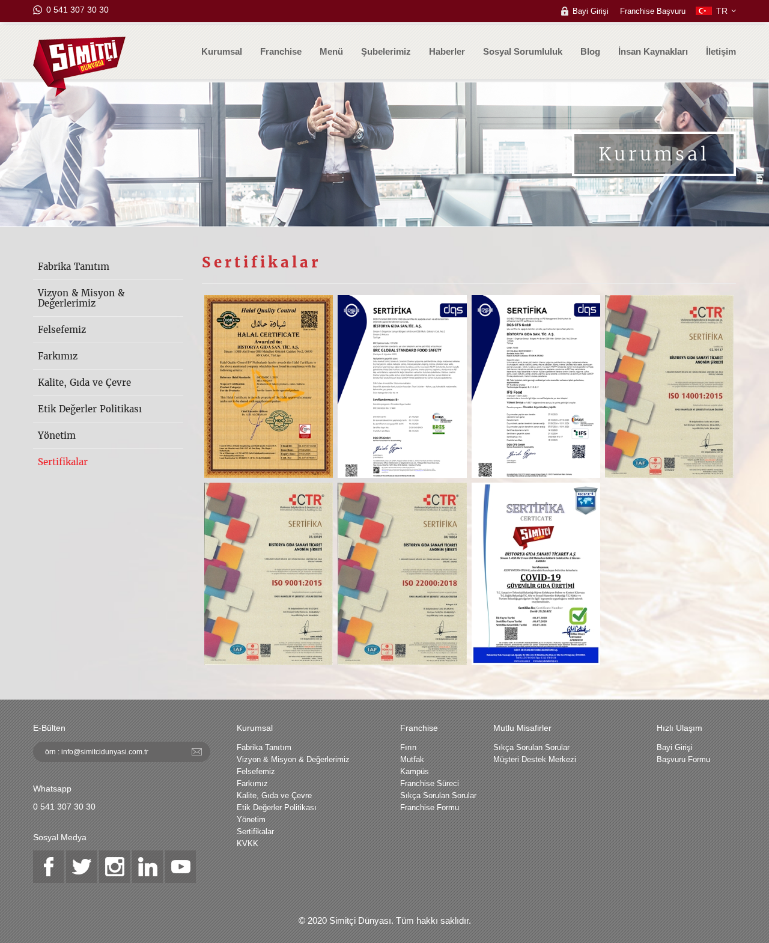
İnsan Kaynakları (653, 51)
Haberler (447, 51)
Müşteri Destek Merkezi (534, 759)
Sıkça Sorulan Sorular (438, 795)
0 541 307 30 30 (77, 9)
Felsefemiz (62, 329)
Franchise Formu (429, 807)
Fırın (408, 747)
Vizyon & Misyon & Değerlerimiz (81, 298)
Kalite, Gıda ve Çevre (84, 382)
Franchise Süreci (429, 783)
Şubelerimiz (386, 51)
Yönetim (57, 435)
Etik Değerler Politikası (90, 409)
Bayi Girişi (591, 11)
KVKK (247, 843)
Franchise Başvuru (652, 11)
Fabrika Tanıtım (73, 266)
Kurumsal (221, 51)
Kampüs (414, 771)
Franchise (281, 51)
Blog (590, 51)
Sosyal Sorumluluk (522, 51)
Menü (331, 51)
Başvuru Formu (683, 759)
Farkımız (58, 356)
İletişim (721, 51)
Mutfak (412, 759)
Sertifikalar (63, 462)
